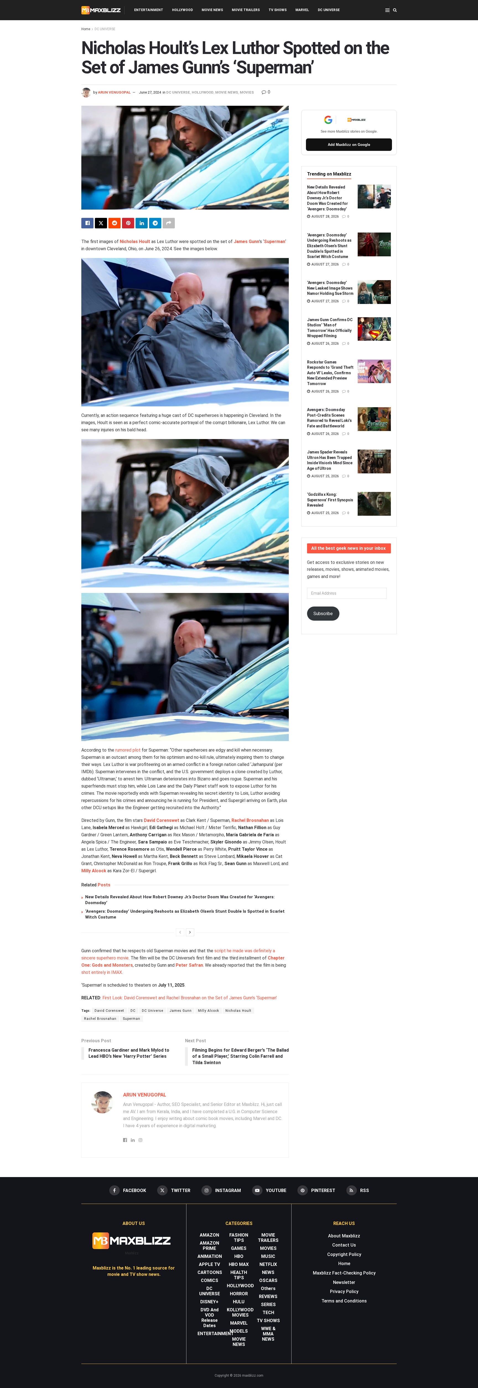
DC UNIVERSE (329, 10)
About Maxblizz (344, 1236)
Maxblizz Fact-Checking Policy (344, 1273)
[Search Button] (395, 10)
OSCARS (268, 1280)
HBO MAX (239, 1264)
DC (133, 1011)
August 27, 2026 (325, 264)
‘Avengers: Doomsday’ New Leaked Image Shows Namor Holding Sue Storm (330, 288)
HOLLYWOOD (182, 10)
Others (268, 1288)
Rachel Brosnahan (250, 820)
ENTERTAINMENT (148, 10)
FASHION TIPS (238, 1237)
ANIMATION (210, 1256)
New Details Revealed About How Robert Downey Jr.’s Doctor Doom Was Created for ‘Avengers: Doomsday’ (327, 198)
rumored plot (128, 750)
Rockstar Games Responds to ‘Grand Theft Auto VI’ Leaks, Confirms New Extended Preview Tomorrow (330, 373)
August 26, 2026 (325, 343)
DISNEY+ (209, 1301)
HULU (239, 1301)
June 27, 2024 (150, 92)
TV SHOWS (278, 10)
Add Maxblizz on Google (349, 145)
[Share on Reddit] (114, 223)
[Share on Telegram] (155, 223)
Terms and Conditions (344, 1301)
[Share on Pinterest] (128, 223)
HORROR (239, 1293)
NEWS (268, 1272)
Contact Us (344, 1245)
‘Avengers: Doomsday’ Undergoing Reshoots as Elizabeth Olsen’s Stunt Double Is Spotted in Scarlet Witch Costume (329, 246)
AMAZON (209, 1235)
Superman (274, 241)
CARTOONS (210, 1272)
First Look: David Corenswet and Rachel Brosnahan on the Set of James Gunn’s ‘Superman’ (189, 997)
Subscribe (323, 613)
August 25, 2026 (325, 476)
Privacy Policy (344, 1291)
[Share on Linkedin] (142, 223)
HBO (238, 1256)
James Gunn (246, 241)
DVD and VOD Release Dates (210, 1317)
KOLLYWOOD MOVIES (240, 1312)
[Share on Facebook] (87, 223)
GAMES (238, 1248)
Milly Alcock (93, 870)
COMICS (209, 1280)
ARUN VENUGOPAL (114, 92)
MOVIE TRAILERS (246, 10)
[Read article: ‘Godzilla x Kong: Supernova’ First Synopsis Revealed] (374, 504)
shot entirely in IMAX (101, 972)
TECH (268, 1312)
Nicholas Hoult (135, 241)
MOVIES (247, 92)
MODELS (239, 1331)
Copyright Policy (344, 1254)
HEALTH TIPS (238, 1275)
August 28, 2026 (325, 216)
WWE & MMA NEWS (268, 1334)
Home (85, 29)
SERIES (268, 1304)
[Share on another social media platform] (169, 223)
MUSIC (268, 1256)
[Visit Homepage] (101, 10)
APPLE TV (209, 1264)
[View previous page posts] (180, 932)
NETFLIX (268, 1264)
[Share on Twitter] (101, 223)
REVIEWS (268, 1296)
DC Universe (152, 1011)
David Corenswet (161, 820)
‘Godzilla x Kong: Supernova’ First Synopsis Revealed (330, 499)
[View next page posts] (190, 932)
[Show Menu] (387, 10)
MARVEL (302, 10)
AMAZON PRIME (209, 1245)
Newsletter (344, 1282)
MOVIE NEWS (212, 10)
